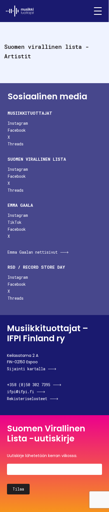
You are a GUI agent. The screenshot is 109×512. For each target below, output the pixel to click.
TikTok (15, 222)
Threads (15, 143)
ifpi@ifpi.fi (20, 391)
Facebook (17, 130)
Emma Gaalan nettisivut (33, 252)
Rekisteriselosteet (27, 398)
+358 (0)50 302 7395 (28, 384)
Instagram (18, 123)
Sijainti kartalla (26, 368)
